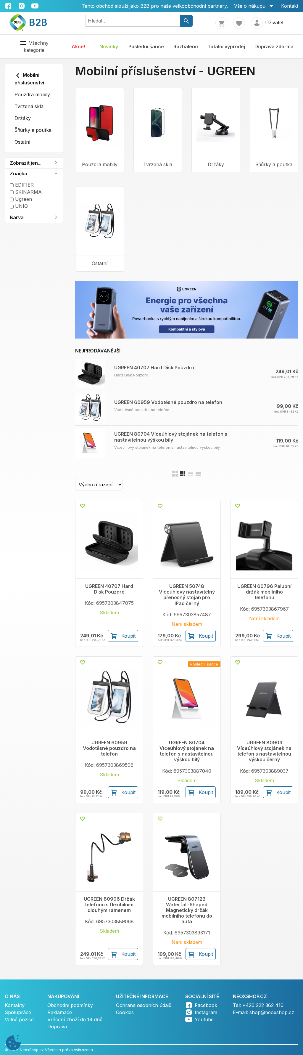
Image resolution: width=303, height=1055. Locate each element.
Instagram (206, 1012)
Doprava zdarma (274, 46)
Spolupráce (18, 1012)
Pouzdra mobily (32, 94)
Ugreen (23, 199)
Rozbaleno (185, 46)
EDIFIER (24, 185)
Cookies (125, 1012)
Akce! (78, 46)
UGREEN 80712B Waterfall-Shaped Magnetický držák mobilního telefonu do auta (187, 910)
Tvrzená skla (28, 106)
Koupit (128, 636)
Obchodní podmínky (70, 1005)
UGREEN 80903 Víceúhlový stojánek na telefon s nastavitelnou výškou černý (264, 751)
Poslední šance (146, 46)
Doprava (57, 1027)
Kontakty (15, 1005)
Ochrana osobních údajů (143, 1005)
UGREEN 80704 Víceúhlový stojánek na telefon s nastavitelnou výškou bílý (170, 436)
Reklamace (59, 1012)
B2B (34, 22)
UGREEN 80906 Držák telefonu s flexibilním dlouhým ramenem (109, 904)
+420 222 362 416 (262, 1005)
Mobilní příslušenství (29, 79)
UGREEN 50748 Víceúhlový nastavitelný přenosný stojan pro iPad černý (187, 594)
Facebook (206, 1005)
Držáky (22, 118)
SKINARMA (28, 192)
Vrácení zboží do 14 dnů (74, 1019)
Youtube (204, 1019)
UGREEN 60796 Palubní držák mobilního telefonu (264, 591)
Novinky (108, 46)
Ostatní (22, 142)
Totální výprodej (226, 46)
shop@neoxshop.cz (271, 1012)
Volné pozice (19, 1019)
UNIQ (21, 206)
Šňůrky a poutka (32, 130)
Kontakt (289, 6)
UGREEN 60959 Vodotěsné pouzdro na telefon (168, 402)
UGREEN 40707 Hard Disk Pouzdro (154, 368)
